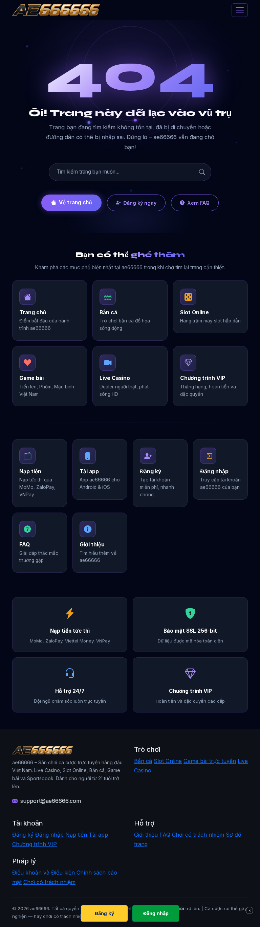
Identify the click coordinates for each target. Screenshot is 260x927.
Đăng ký (23, 834)
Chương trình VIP (34, 844)
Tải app (98, 834)
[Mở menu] (240, 10)
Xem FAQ (198, 203)
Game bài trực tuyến (209, 761)
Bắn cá (143, 761)
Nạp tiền (76, 834)
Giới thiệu (146, 834)
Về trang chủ (75, 202)
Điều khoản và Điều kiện (43, 872)
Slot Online (168, 761)
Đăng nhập (49, 834)
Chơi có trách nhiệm (198, 834)
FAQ (164, 834)
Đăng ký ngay (139, 203)
